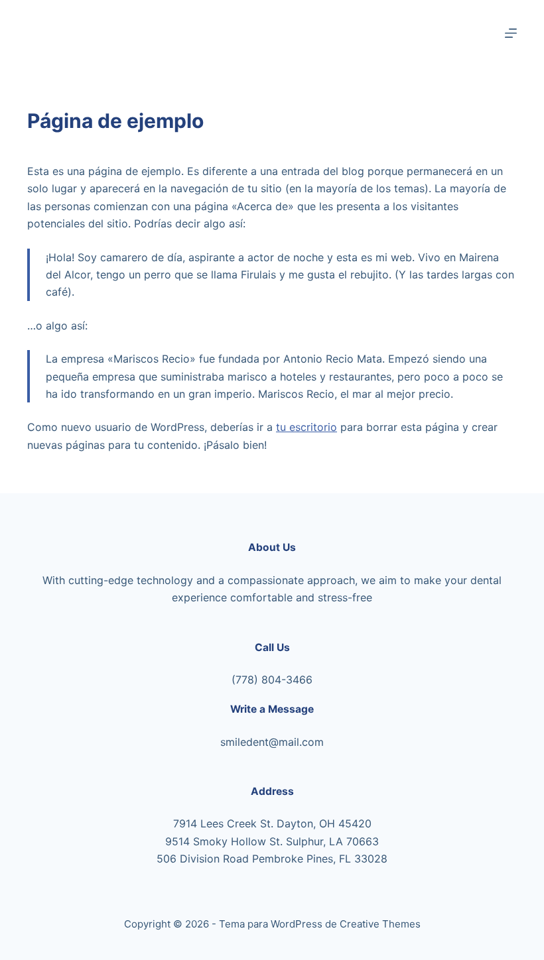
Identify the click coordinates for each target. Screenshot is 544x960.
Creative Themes (380, 924)
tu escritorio (306, 427)
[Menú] (511, 33)
